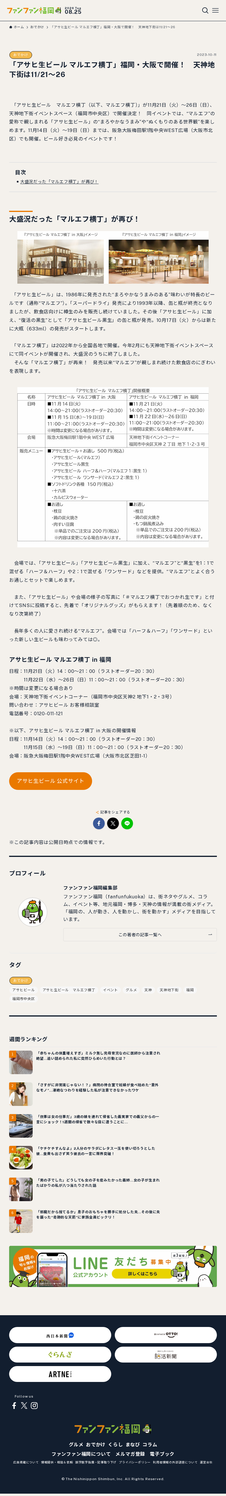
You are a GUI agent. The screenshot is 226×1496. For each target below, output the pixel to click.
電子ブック (162, 1454)
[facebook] (14, 1406)
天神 (148, 990)
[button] (99, 823)
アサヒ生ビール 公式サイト (50, 781)
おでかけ (20, 55)
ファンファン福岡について (81, 1454)
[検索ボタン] (205, 10)
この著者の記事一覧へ (140, 934)
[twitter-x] (24, 1406)
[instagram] (34, 1406)
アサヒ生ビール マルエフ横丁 (69, 990)
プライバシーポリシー (135, 1462)
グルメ (131, 990)
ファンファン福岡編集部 (90, 888)
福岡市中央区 (23, 999)
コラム (149, 1444)
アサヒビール (23, 990)
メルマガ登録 (130, 1454)
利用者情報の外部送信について (175, 1462)
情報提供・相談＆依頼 (57, 1462)
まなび (132, 1444)
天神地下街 (169, 990)
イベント (110, 990)
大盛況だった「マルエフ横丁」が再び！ (59, 181)
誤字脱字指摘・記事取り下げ (96, 1462)
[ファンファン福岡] (34, 10)
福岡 (190, 990)
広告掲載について (26, 1462)
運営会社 (206, 1462)
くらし (115, 1444)
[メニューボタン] (215, 10)
